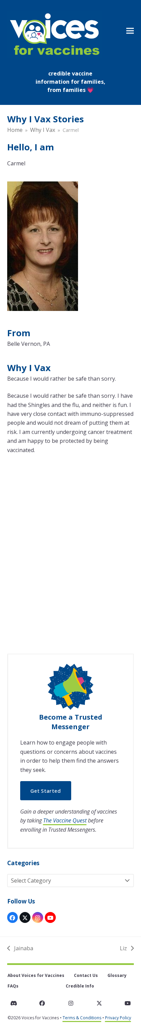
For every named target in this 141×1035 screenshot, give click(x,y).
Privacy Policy (118, 1018)
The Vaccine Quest (65, 820)
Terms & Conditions (82, 1018)
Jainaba (20, 948)
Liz (126, 948)
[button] (130, 30)
